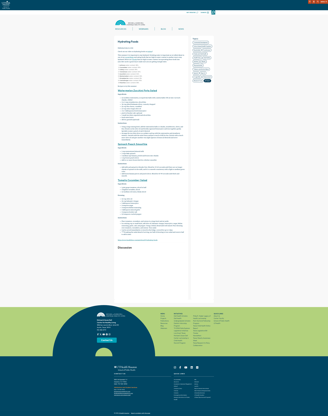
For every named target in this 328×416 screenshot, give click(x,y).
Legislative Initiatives (181, 331)
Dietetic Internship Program (180, 324)
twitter (150, 51)
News (181, 29)
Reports (203, 73)
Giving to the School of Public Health (182, 398)
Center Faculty (219, 318)
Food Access (206, 50)
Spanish (196, 73)
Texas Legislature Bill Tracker (200, 332)
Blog (163, 29)
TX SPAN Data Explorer (182, 328)
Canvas (176, 391)
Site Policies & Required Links (202, 391)
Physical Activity (198, 65)
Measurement (207, 77)
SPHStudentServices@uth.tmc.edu (123, 393)
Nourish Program (180, 343)
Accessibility (177, 379)
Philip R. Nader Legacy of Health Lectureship (202, 317)
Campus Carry (178, 388)
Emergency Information (180, 395)
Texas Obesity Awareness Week (201, 339)
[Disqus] (151, 273)
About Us (217, 316)
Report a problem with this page (140, 413)
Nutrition (196, 61)
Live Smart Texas (180, 333)
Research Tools (198, 80)
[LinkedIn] (192, 367)
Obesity (203, 61)
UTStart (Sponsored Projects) (202, 397)
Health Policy (197, 58)
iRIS (195, 379)
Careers (176, 393)
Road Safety (197, 50)
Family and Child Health (200, 54)
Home (162, 316)
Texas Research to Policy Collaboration (201, 344)
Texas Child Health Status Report (201, 327)
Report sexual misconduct (201, 388)
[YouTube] (185, 367)
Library (196, 384)
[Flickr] (197, 367)
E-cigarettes (197, 77)
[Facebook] (180, 367)
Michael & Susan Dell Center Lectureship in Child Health (181, 338)
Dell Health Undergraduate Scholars (182, 319)
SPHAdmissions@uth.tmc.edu (122, 391)
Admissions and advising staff (122, 395)
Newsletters (197, 336)
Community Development (201, 42)
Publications (164, 321)
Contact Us (106, 340)
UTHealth (217, 323)
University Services (199, 393)
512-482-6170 (101, 330)
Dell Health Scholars (181, 316)
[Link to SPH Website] (125, 368)
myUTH (196, 386)
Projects (163, 318)
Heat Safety (207, 58)
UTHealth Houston (199, 395)
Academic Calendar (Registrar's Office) (183, 385)
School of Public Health (221, 321)
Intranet (196, 382)
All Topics (207, 80)
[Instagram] (175, 367)
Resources (120, 29)
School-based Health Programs (202, 46)
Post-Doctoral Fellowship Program (201, 322)
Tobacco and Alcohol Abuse (201, 69)
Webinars (143, 29)
